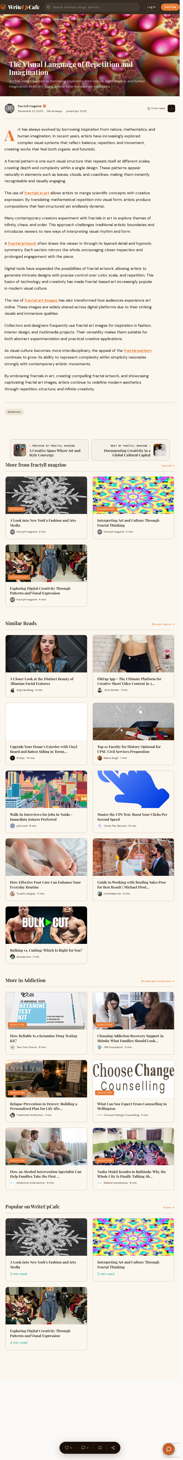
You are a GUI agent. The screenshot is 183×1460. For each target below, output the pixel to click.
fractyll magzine (30, 106)
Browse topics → (163, 624)
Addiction (24, 19)
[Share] (113, 1448)
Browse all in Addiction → (157, 981)
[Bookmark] (99, 1448)
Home (9, 19)
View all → (167, 465)
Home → (168, 1207)
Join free (170, 7)
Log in (152, 7)
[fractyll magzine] (9, 108)
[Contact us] (169, 1449)
